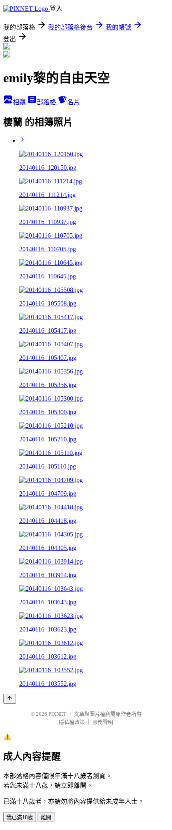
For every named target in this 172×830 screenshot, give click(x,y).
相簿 (20, 102)
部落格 (47, 102)
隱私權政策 (72, 722)
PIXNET (57, 714)
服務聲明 (102, 722)
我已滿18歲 (19, 817)
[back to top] (9, 699)
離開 (46, 817)
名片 (73, 102)
